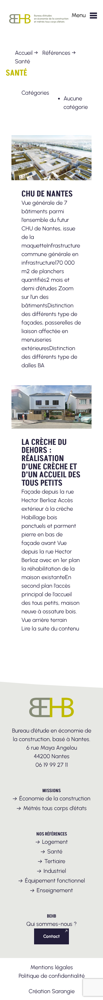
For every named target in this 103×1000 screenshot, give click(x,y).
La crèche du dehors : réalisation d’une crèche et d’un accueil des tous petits (50, 463)
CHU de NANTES (47, 194)
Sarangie (63, 991)
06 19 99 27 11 (51, 764)
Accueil (24, 52)
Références (56, 52)
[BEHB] (40, 26)
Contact (51, 936)
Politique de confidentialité (52, 975)
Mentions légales (51, 967)
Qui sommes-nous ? (51, 923)
